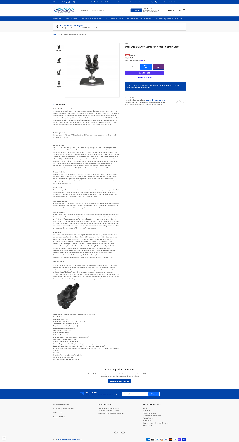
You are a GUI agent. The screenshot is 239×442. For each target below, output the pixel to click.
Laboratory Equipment (163, 19)
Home (54, 34)
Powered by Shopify (77, 439)
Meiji (126, 43)
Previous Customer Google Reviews (109, 408)
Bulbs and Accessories (113, 19)
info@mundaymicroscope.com (155, 100)
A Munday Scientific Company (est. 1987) (64, 2)
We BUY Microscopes (110, 2)
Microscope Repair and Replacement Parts (138, 19)
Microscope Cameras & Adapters (92, 19)
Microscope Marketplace (64, 439)
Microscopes (57, 19)
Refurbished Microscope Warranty (108, 411)
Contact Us (100, 2)
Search (93, 2)
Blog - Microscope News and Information (165, 2)
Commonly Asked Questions (125, 2)
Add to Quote (158, 66)
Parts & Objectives (71, 19)
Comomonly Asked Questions (119, 381)
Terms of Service (139, 2)
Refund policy (149, 2)
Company (178, 19)
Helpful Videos (182, 2)
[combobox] (116, 10)
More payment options (145, 77)
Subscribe (154, 394)
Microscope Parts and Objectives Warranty (111, 413)
